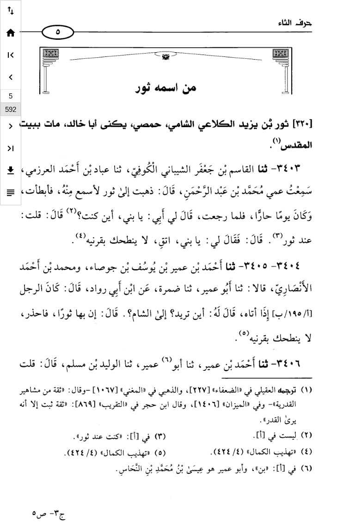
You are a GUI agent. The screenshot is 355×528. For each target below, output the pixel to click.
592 (10, 109)
